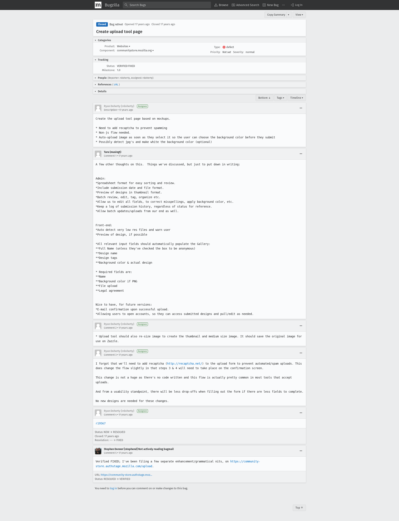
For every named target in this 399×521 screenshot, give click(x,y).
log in (113, 488)
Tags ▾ (280, 97)
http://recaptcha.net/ (184, 363)
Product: (110, 46)
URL (116, 84)
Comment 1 (110, 155)
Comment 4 (110, 414)
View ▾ (299, 14)
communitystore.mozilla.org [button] (135, 50)
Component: (107, 50)
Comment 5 (110, 452)
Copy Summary (276, 14)
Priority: (215, 52)
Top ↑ (299, 507)
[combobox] (167, 5)
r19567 (101, 423)
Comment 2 (110, 327)
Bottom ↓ (264, 97)
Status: (111, 66)
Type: (217, 47)
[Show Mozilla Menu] (98, 5)
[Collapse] (301, 108)
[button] (296, 5)
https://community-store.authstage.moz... (126, 474)
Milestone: (108, 70)
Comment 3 (110, 354)
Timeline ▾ (296, 97)
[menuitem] (221, 5)
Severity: (238, 52)
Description (110, 109)
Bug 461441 (116, 24)
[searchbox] (167, 5)
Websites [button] (123, 46)
